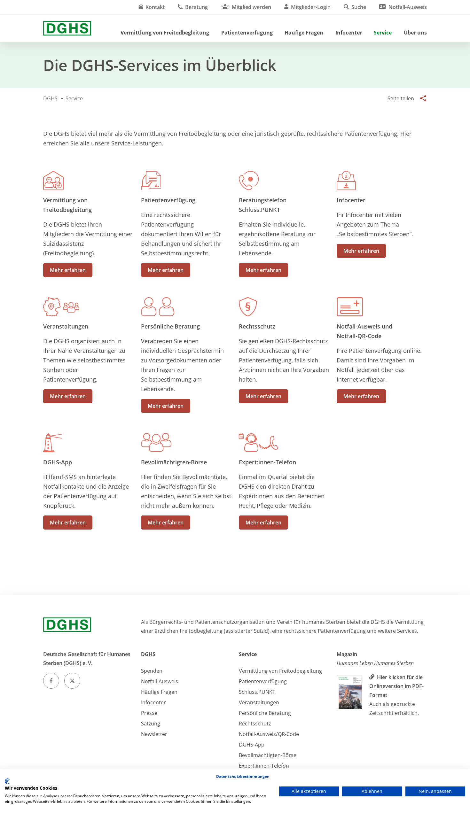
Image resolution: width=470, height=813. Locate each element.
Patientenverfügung (247, 32)
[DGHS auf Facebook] (51, 681)
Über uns (415, 32)
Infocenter (348, 32)
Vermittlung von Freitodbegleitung (165, 32)
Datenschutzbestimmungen (243, 776)
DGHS (148, 654)
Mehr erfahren (68, 270)
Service (383, 32)
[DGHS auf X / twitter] (72, 681)
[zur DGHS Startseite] (67, 28)
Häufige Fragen (304, 32)
